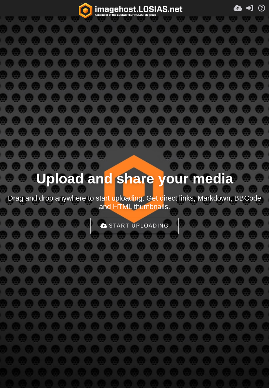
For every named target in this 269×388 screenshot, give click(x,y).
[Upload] (238, 8)
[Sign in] (249, 8)
